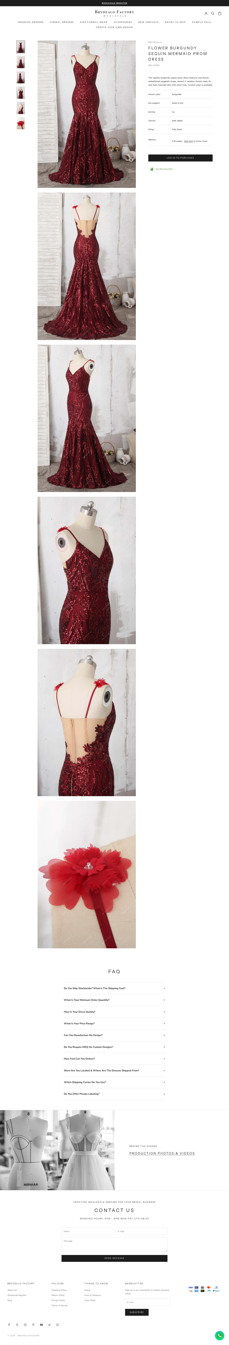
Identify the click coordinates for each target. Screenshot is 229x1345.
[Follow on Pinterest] (33, 1324)
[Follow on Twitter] (17, 1324)
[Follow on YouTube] (41, 1324)
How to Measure (92, 1295)
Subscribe (137, 1312)
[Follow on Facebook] (9, 1324)
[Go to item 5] (20, 108)
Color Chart (89, 1300)
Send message (114, 1258)
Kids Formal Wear (93, 22)
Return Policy (58, 1295)
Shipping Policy (59, 1290)
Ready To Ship (175, 22)
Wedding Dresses (31, 22)
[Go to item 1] (20, 46)
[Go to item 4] (20, 92)
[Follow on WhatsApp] (57, 1324)
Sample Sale (201, 22)
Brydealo (155, 42)
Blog (9, 1300)
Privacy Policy (58, 1300)
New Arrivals (148, 22)
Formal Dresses (62, 22)
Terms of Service (60, 1305)
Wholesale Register (16, 1295)
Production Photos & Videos (162, 1153)
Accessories (123, 22)
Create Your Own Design (114, 27)
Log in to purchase (180, 158)
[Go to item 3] (20, 77)
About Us (12, 1290)
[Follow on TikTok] (49, 1324)
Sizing (87, 1290)
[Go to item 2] (20, 62)
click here (188, 141)
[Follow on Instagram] (25, 1324)
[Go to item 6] (20, 123)
